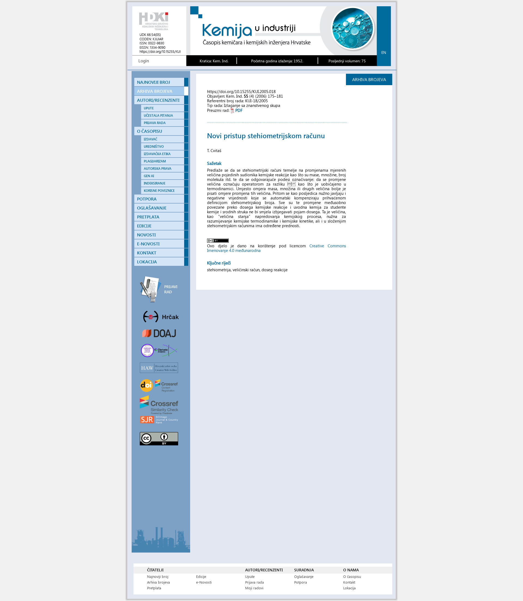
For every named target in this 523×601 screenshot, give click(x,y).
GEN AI (149, 176)
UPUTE (149, 108)
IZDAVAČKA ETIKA (157, 154)
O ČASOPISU (149, 131)
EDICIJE (144, 226)
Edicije (201, 576)
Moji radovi (254, 587)
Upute (250, 576)
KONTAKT (146, 252)
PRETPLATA (148, 217)
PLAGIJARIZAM (155, 161)
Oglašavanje (304, 576)
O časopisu (352, 576)
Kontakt (349, 582)
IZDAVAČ (150, 139)
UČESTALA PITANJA (158, 115)
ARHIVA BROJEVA (154, 91)
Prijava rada (254, 582)
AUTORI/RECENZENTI (158, 100)
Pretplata (154, 587)
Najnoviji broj (157, 576)
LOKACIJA (147, 261)
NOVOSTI (146, 235)
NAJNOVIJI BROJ (153, 82)
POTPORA (147, 199)
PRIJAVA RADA (155, 123)
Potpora (300, 582)
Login (143, 60)
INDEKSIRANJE (154, 183)
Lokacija (349, 587)
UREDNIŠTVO (154, 146)
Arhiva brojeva (158, 582)
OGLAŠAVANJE (151, 208)
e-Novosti (204, 582)
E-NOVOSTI (148, 243)
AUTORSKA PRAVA (157, 169)
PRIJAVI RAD (170, 289)
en (383, 52)
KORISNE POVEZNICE (159, 191)
